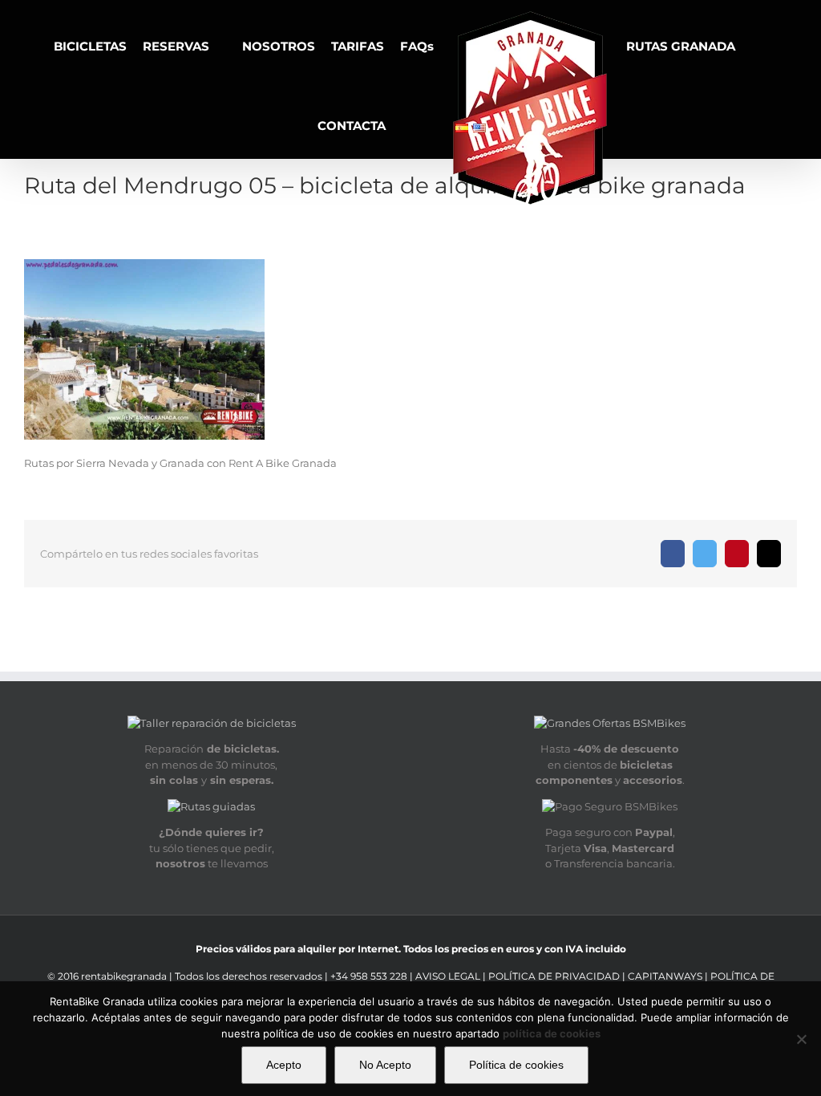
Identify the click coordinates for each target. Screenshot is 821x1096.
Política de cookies (516, 1064)
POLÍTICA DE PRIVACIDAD (554, 976)
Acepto (283, 1064)
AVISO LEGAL (449, 976)
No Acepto (385, 1064)
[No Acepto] (801, 1039)
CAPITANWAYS (666, 976)
